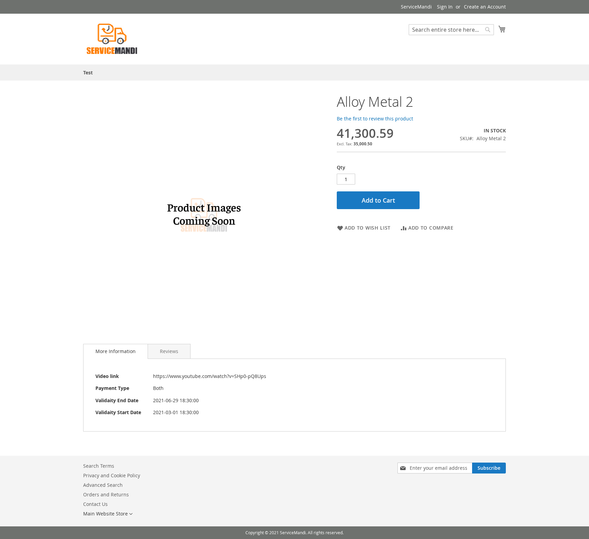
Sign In (445, 6)
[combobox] (451, 29)
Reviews (169, 351)
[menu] (294, 72)
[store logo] (112, 38)
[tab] (115, 351)
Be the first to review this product (375, 118)
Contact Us (95, 504)
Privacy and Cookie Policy (111, 475)
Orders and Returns (106, 494)
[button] (108, 514)
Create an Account (485, 6)
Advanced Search (103, 485)
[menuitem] (88, 72)
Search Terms (98, 466)
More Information (115, 351)
